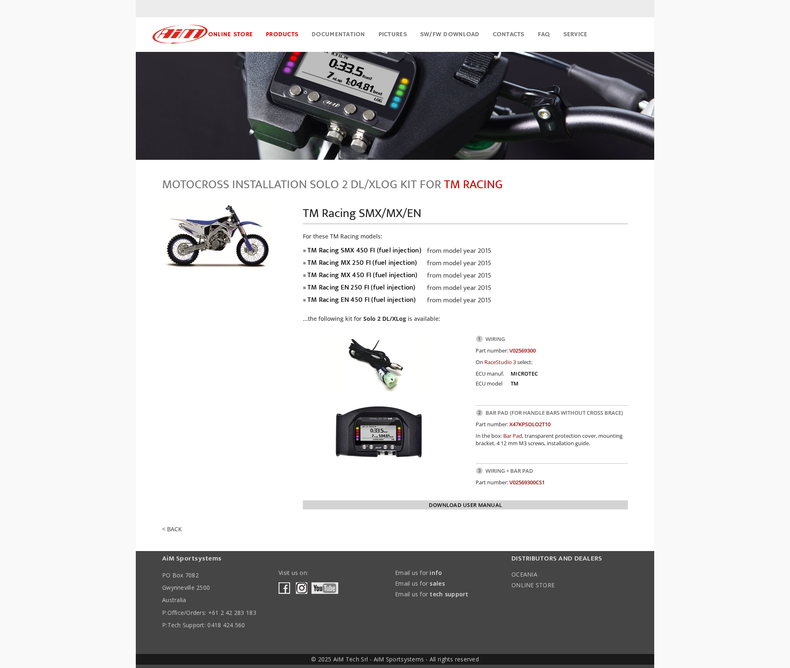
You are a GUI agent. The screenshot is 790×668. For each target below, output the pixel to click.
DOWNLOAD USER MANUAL (465, 505)
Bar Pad (512, 435)
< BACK (172, 529)
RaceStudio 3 (500, 362)
